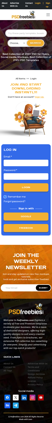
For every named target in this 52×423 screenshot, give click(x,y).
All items (20, 78)
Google (26, 216)
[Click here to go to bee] (7, 405)
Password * (10, 170)
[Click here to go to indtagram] (32, 397)
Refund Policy (35, 377)
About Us (5, 4)
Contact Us (29, 4)
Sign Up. (39, 96)
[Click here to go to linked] (24, 397)
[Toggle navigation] (48, 14)
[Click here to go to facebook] (7, 397)
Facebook (26, 228)
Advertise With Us (14, 4)
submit (43, 288)
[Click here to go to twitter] (16, 397)
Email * (8, 156)
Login (38, 3)
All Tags (7, 370)
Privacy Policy (35, 384)
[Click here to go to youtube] (41, 397)
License (32, 380)
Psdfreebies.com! (25, 320)
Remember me (17, 196)
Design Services (36, 373)
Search (35, 43)
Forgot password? (14, 201)
